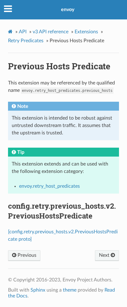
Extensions (86, 31)
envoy (67, 9)
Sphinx (38, 290)
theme (69, 290)
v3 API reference (50, 31)
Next (105, 255)
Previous (26, 255)
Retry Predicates (25, 40)
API (23, 31)
